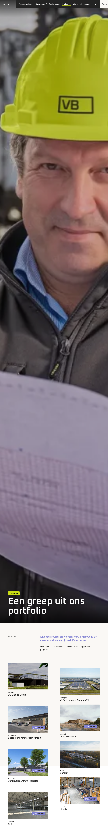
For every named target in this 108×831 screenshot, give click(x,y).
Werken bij (77, 4)
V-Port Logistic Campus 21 (74, 700)
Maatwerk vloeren (26, 4)
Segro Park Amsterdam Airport (24, 737)
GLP (10, 824)
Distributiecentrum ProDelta (23, 781)
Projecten (66, 4)
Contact (87, 4)
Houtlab (64, 809)
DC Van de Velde (17, 694)
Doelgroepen (54, 4)
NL (96, 4)
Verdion (64, 772)
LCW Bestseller (68, 736)
